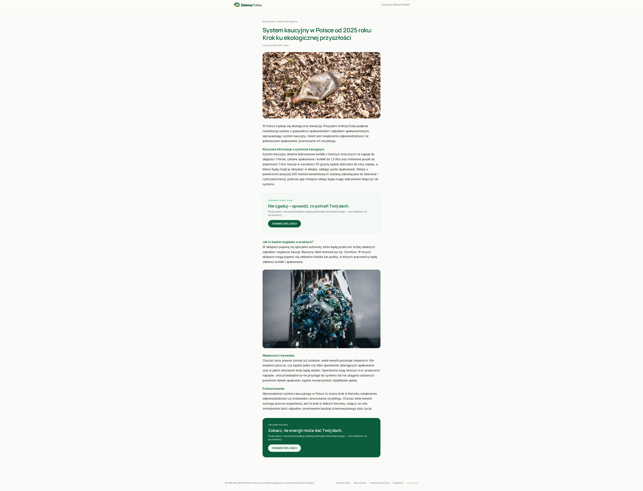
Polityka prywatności (380, 483)
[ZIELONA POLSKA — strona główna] (247, 4)
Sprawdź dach (343, 483)
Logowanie (412, 483)
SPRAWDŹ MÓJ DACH (284, 223)
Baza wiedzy (269, 21)
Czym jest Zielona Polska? (395, 4)
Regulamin (398, 483)
